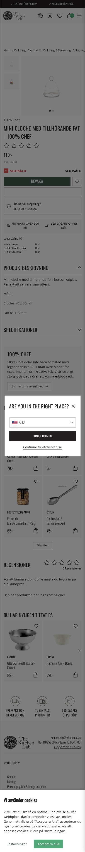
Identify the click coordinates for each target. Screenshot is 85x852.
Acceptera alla (48, 844)
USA (22, 422)
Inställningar (17, 844)
